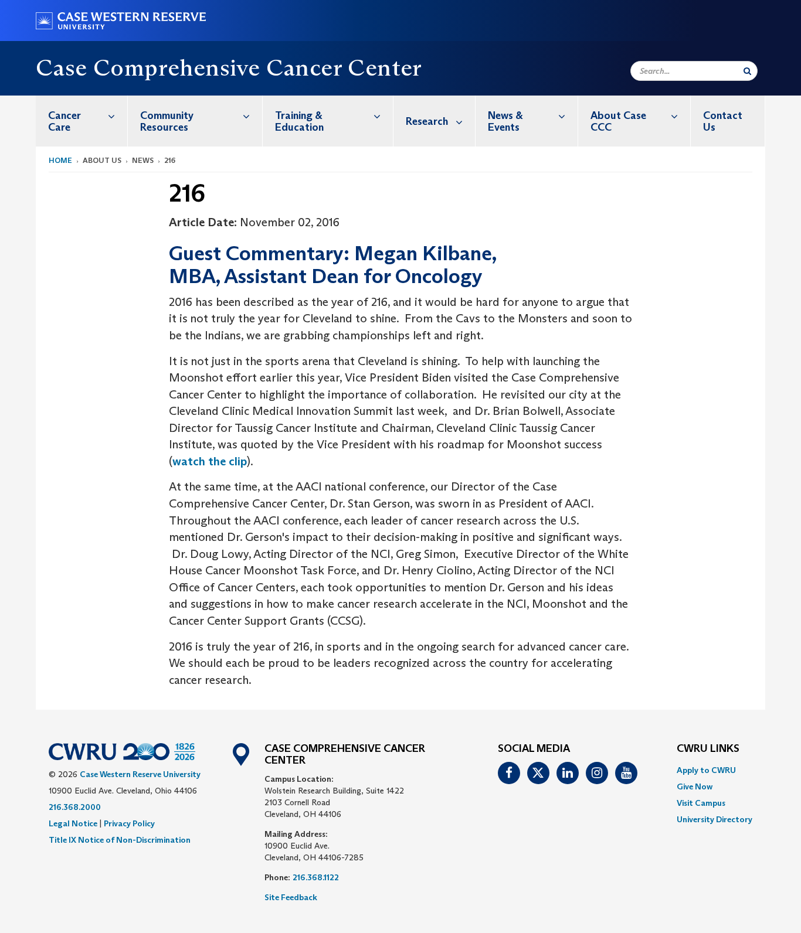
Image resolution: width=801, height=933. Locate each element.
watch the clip (209, 461)
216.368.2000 (75, 807)
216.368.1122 (316, 877)
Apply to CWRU (706, 770)
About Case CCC (618, 121)
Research (427, 121)
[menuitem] (82, 121)
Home (60, 160)
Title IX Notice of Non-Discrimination (120, 840)
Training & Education (299, 121)
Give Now (694, 786)
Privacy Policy (129, 823)
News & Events (505, 121)
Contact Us (722, 121)
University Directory (714, 819)
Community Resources (167, 121)
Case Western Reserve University (140, 774)
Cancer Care (64, 121)
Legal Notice (73, 823)
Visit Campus (701, 803)
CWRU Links (708, 749)
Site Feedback (290, 897)
